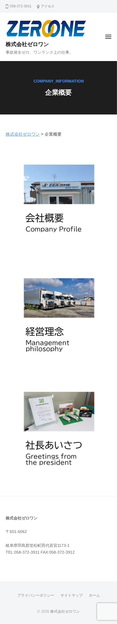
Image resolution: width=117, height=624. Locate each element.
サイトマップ (71, 595)
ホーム (94, 595)
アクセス (48, 6)
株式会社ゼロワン (27, 44)
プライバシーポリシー (35, 595)
